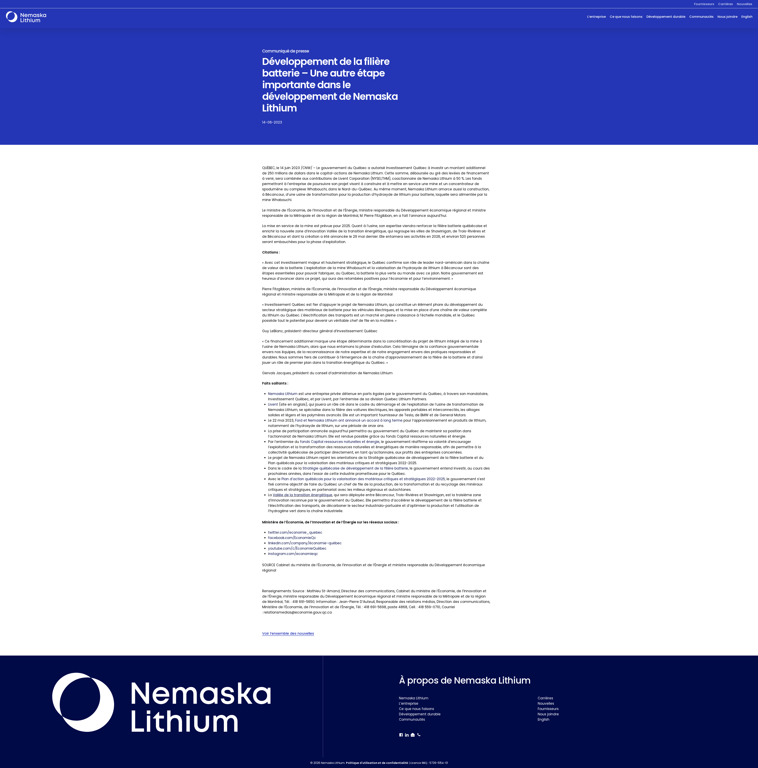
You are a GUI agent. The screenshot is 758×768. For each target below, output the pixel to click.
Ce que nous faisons (416, 708)
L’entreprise (408, 703)
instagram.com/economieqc (293, 553)
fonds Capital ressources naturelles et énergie (339, 441)
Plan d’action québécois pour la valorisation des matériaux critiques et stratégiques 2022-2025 (363, 479)
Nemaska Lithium (282, 393)
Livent (273, 404)
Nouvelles (546, 703)
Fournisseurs (548, 708)
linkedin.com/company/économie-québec (305, 543)
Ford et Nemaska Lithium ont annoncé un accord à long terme (348, 420)
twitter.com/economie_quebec (295, 532)
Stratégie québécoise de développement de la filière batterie (355, 468)
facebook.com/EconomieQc (292, 537)
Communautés (412, 719)
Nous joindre (548, 714)
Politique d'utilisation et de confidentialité (377, 763)
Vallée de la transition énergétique (302, 495)
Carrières (545, 698)
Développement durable (420, 714)
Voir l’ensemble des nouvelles (288, 633)
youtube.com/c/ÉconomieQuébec (297, 548)
